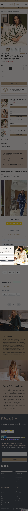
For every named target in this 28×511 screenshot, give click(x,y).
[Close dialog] (27, 246)
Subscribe (7, 260)
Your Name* (1, 252)
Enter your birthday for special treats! (4, 257)
